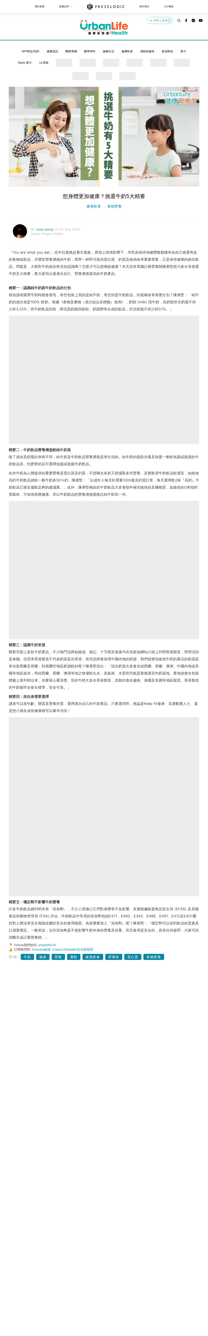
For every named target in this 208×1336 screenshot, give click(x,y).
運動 (73, 957)
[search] (179, 20)
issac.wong (45, 229)
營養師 (113, 957)
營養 (58, 957)
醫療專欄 (71, 51)
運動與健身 (147, 51)
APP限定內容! (30, 51)
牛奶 (27, 957)
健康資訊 (52, 51)
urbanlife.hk (47, 945)
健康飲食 (127, 51)
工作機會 (168, 6)
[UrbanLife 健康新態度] (104, 27)
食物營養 (114, 206)
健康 (43, 957)
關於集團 (39, 6)
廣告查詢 (144, 6)
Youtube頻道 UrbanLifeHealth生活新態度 (62, 949)
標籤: (14, 957)
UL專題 (44, 62)
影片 (183, 51)
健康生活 (108, 51)
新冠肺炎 (167, 51)
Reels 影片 (25, 62)
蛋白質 (132, 957)
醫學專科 (89, 51)
